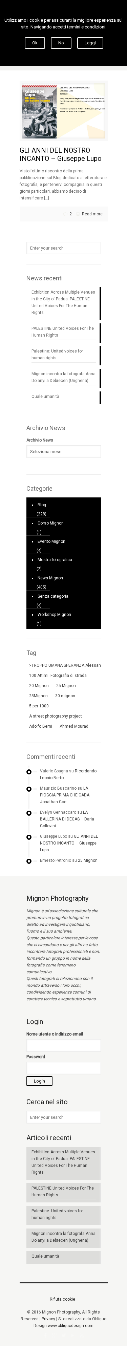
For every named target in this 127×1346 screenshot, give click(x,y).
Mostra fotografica (55, 559)
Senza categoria (53, 596)
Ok (35, 42)
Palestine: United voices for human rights (57, 354)
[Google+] (54, 1335)
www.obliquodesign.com (70, 1325)
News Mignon (50, 578)
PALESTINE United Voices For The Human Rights (62, 332)
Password (35, 1056)
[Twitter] (63, 1335)
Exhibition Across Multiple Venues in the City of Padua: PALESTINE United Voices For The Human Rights (63, 302)
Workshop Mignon (54, 614)
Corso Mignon (51, 523)
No (61, 42)
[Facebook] (45, 1335)
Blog (42, 505)
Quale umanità (45, 396)
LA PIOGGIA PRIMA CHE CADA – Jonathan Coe (66, 795)
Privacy (48, 1319)
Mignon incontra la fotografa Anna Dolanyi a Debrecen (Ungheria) (63, 377)
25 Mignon (88, 860)
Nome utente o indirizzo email (54, 1034)
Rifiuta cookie (62, 1299)
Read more (92, 214)
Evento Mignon (51, 541)
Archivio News (39, 440)
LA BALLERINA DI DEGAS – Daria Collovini (67, 819)
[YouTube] (72, 1335)
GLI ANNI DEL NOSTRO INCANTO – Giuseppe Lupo (61, 154)
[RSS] (81, 1335)
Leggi (90, 42)
